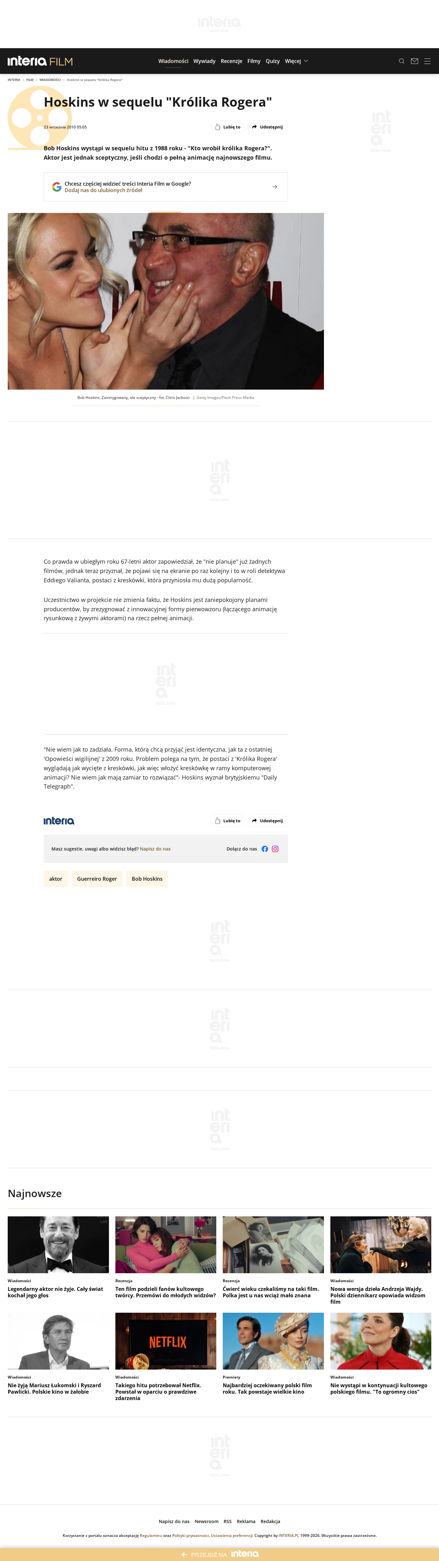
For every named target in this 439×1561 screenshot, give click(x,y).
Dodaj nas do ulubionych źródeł (128, 190)
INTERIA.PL (289, 1535)
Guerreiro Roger (97, 878)
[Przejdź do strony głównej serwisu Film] (61, 61)
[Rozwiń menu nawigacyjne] (427, 61)
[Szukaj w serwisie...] (401, 61)
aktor (55, 878)
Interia (14, 79)
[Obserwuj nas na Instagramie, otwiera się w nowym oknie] (275, 848)
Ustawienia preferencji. (232, 1535)
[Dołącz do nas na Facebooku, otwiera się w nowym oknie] (265, 848)
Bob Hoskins (147, 878)
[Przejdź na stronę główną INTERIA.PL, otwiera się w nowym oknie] (27, 61)
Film (29, 79)
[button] (173, 61)
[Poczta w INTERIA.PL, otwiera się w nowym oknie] (414, 61)
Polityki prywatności (190, 1535)
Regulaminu (151, 1535)
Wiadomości (50, 79)
